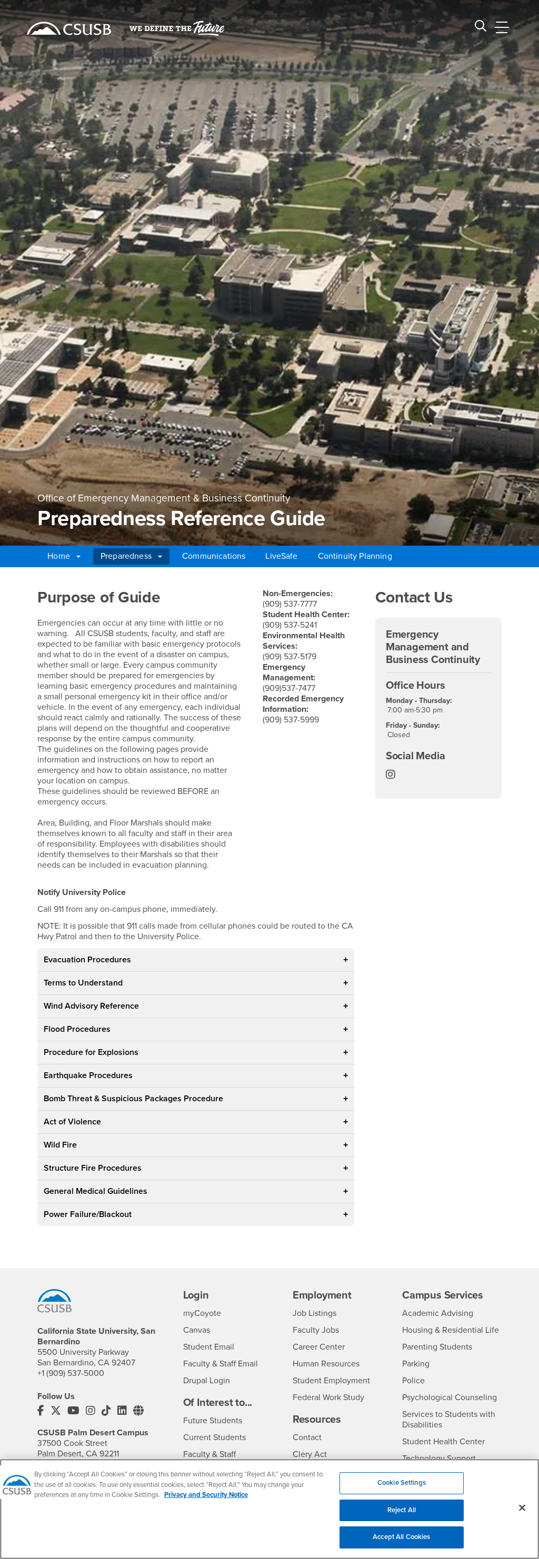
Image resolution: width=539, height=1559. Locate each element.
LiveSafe (281, 556)
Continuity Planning (355, 556)
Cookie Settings (401, 1482)
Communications (213, 556)
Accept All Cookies (401, 1537)
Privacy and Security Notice (206, 1495)
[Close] (522, 1508)
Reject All (401, 1510)
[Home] (69, 28)
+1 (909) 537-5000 (70, 1373)
